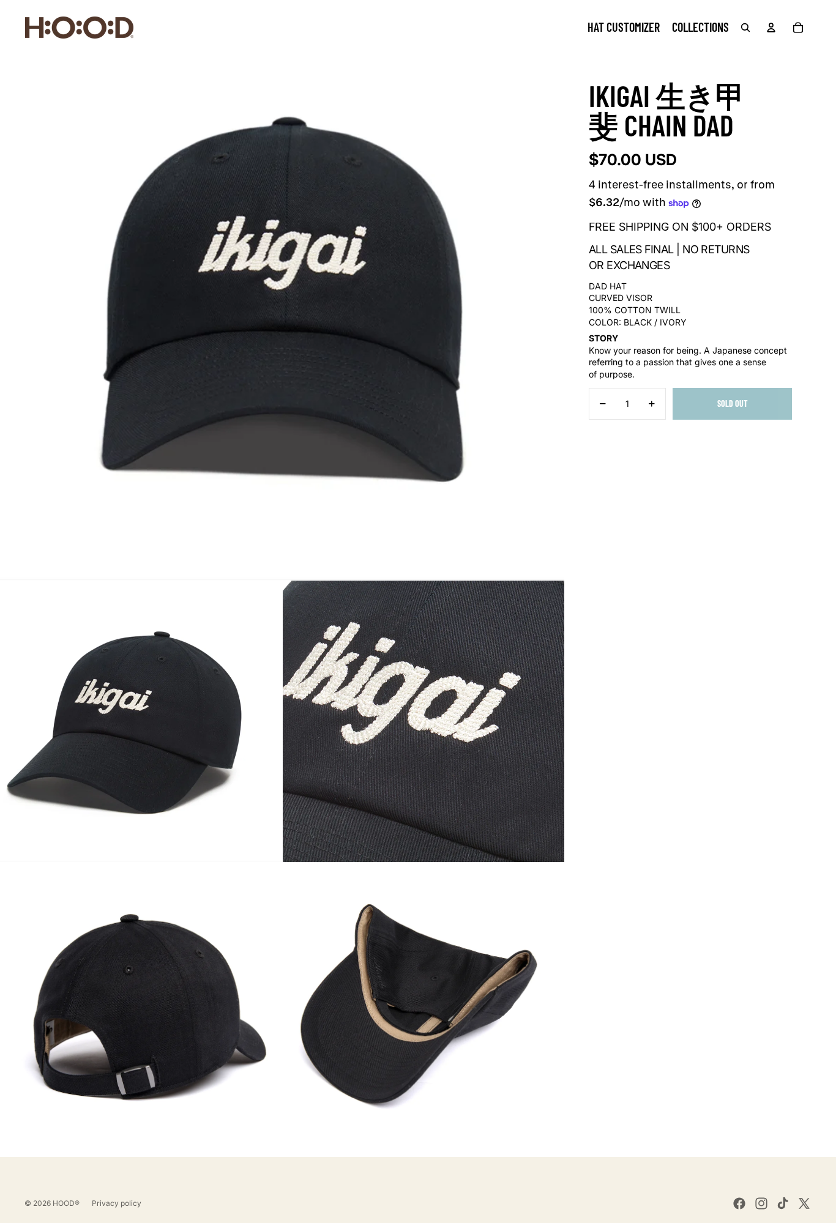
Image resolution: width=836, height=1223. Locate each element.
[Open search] (745, 27)
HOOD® (66, 1203)
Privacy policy (116, 1203)
